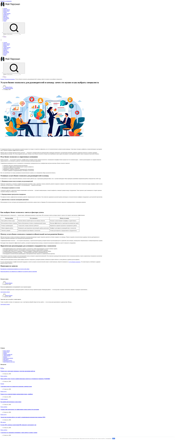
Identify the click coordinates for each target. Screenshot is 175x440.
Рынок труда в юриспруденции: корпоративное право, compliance (17, 394)
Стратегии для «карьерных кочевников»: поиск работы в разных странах (19, 432)
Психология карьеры (10, 79)
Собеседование (6, 13)
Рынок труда (6, 11)
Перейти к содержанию (6, 1)
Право (4, 20)
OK (113, 438)
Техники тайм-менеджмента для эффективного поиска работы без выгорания (20, 409)
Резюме (5, 12)
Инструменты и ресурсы (9, 361)
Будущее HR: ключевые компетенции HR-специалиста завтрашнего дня (18, 424)
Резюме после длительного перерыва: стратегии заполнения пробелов (18, 371)
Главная (5, 8)
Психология (6, 18)
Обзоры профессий (7, 354)
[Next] (2, 367)
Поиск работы (6, 9)
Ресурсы (5, 19)
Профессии (6, 14)
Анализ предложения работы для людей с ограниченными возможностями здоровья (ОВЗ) (23, 417)
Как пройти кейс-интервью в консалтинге (11, 401)
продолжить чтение (5, 291)
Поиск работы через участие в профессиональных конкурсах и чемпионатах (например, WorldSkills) (25, 378)
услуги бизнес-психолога (74, 261)
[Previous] (1, 367)
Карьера (5, 15)
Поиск (4, 36)
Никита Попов (8, 87)
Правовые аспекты (7, 360)
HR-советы (5, 17)
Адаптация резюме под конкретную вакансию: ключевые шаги (16, 386)
